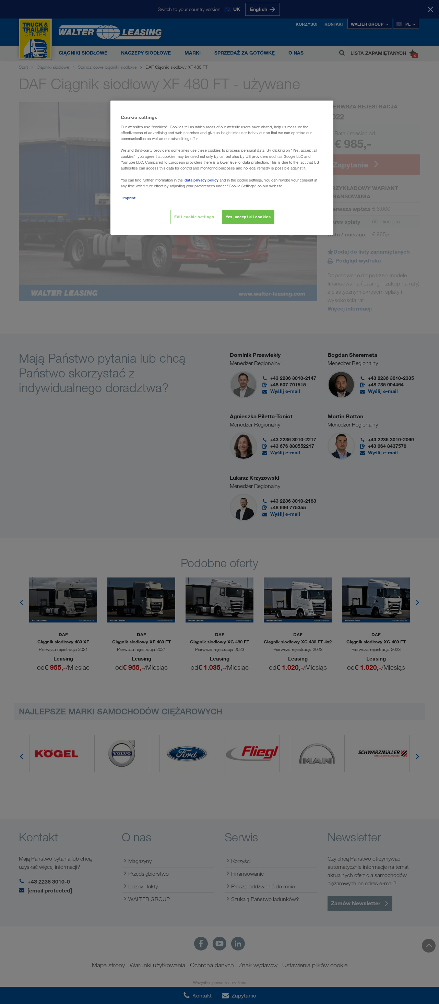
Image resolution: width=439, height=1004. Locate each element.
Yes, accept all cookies (248, 216)
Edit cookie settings (194, 216)
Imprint (128, 197)
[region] (221, 168)
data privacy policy (201, 180)
